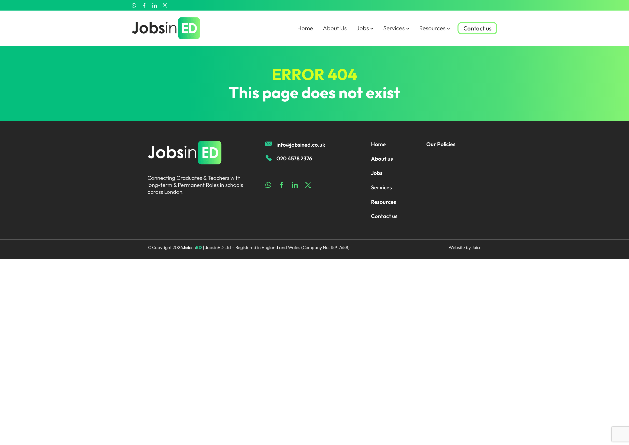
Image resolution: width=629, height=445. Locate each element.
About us (382, 158)
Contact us (477, 28)
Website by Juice (465, 247)
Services (394, 28)
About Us (335, 28)
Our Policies (441, 144)
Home (305, 28)
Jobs (363, 28)
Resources (432, 28)
